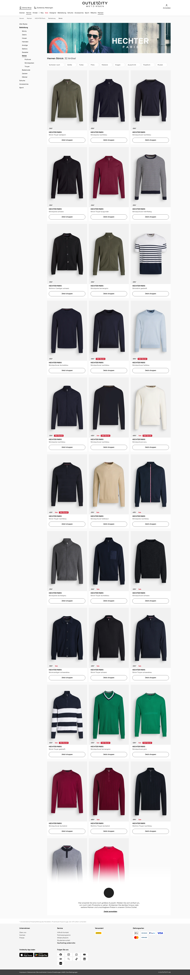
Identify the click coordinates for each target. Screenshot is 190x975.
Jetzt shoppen (67, 140)
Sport (87, 13)
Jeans (24, 35)
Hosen (24, 38)
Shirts (24, 31)
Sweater (25, 52)
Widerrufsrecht (62, 938)
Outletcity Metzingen (95, 4)
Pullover (28, 59)
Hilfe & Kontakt (63, 932)
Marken (100, 13)
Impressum (22, 972)
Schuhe (70, 13)
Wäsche (93, 13)
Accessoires (79, 13)
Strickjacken (29, 63)
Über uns (22, 932)
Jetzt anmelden (110, 911)
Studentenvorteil (63, 940)
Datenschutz (31, 972)
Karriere (22, 935)
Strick (60, 18)
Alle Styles (23, 24)
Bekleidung (62, 13)
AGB (63, 972)
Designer (52, 13)
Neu (42, 13)
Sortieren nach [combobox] (54, 65)
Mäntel (24, 77)
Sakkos (24, 49)
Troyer (27, 66)
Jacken (24, 73)
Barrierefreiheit (41, 972)
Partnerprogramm (64, 935)
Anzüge (25, 45)
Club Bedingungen (72, 972)
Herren (21, 18)
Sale (46, 13)
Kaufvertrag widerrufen (66, 943)
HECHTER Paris (40, 18)
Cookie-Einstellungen (54, 972)
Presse (21, 938)
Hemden (25, 42)
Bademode (26, 70)
